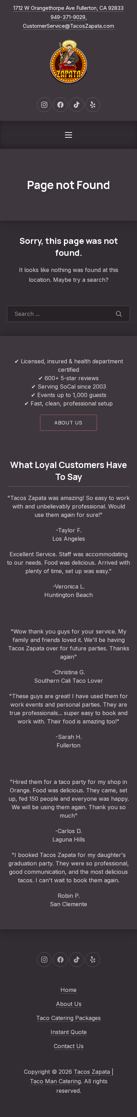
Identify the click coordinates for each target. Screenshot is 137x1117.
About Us (68, 1003)
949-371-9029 (68, 17)
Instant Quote (69, 1031)
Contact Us (69, 1046)
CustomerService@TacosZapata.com (68, 25)
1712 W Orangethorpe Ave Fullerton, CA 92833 (68, 8)
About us (68, 422)
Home (68, 989)
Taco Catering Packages (68, 1017)
